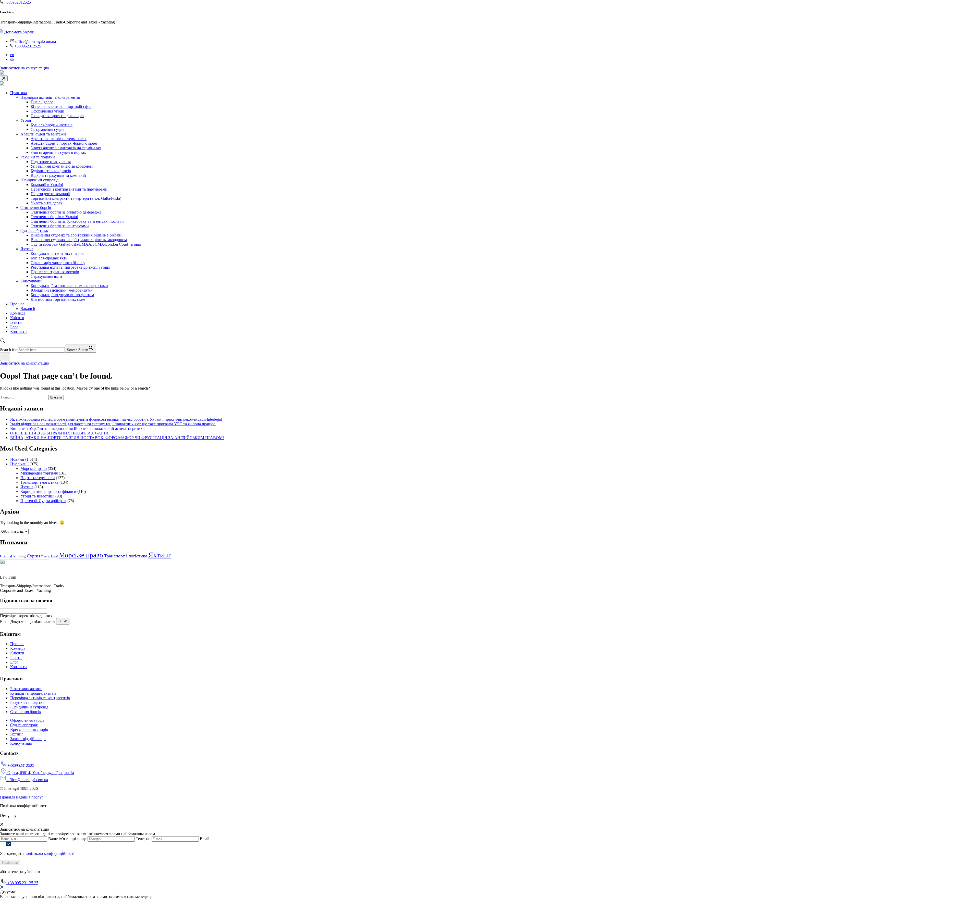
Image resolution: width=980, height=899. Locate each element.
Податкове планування (51, 161)
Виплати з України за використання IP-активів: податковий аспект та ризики (78, 428)
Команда (17, 313)
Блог (14, 327)
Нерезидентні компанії (50, 194)
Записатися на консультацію (24, 68)
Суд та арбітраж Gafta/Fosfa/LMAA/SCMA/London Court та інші (86, 244)
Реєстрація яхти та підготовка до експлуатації (70, 267)
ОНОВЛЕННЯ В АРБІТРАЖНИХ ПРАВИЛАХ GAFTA (60, 433)
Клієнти (17, 318)
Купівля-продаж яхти (49, 258)
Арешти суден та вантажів (43, 134)
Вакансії (27, 308)
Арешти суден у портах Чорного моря (64, 143)
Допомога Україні (19, 32)
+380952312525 (17, 2)
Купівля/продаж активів (51, 125)
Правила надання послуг (21, 797)
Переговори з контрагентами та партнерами (69, 189)
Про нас (17, 304)
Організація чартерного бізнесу (58, 262)
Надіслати (10, 863)
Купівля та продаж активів (33, 693)
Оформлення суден (47, 129)
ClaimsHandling (13, 556)
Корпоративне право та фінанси (48, 491)
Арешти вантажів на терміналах (59, 138)
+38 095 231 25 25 (22, 883)
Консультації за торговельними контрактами (69, 285)
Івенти (16, 322)
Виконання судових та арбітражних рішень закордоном (79, 240)
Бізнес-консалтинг (26, 688)
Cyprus (33, 555)
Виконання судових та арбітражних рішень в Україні (76, 235)
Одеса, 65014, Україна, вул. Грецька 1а (40, 772)
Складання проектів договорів (57, 116)
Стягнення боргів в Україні (54, 217)
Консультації (31, 281)
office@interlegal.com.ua (35, 41)
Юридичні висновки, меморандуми (62, 290)
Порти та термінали (37, 478)
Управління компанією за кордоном (62, 166)
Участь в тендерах (46, 203)
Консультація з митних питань (57, 253)
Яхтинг (26, 249)
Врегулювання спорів (29, 729)
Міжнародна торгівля (39, 473)
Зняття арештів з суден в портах (58, 152)
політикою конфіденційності (49, 853)
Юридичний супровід (39, 180)
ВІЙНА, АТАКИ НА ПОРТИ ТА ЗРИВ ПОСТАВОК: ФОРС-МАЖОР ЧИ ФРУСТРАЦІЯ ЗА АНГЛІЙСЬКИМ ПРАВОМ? (117, 437)
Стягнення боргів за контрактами (60, 226)
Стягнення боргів (35, 207)
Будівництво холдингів (51, 171)
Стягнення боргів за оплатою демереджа (66, 212)
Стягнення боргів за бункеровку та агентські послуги (77, 221)
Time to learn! (49, 556)
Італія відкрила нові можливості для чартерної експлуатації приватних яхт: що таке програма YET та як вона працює (113, 424)
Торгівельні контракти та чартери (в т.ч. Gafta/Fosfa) (76, 198)
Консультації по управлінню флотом (62, 295)
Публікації (19, 464)
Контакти (18, 331)
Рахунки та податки (37, 157)
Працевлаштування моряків (55, 272)
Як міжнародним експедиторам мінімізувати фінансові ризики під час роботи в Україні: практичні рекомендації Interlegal (116, 419)
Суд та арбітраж (34, 230)
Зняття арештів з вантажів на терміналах (66, 148)
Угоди (25, 120)
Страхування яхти (46, 276)
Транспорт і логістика (39, 482)
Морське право (33, 468)
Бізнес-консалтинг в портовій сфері (61, 106)
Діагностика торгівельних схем (58, 299)
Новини (17, 459)
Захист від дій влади (28, 738)
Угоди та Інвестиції (37, 496)
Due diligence (42, 102)
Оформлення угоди (47, 111)
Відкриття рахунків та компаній (58, 175)
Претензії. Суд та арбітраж (43, 500)
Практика (18, 93)
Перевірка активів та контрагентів (50, 97)
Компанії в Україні (47, 184)
